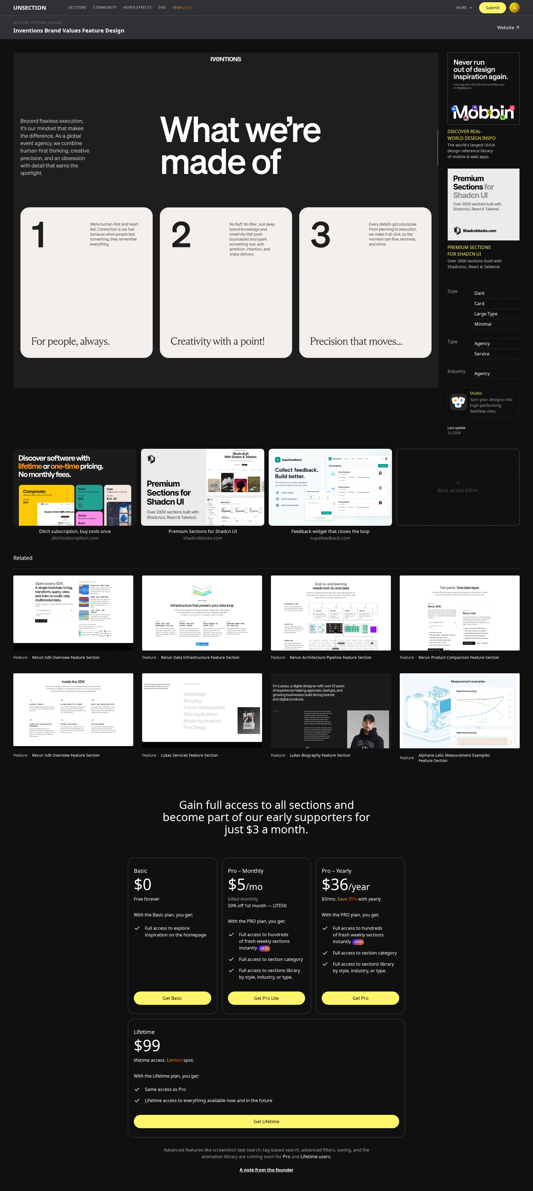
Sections (77, 7)
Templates (182, 7)
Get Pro (361, 998)
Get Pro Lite (266, 998)
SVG (162, 7)
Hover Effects (137, 7)
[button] (464, 7)
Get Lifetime (266, 1121)
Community (105, 7)
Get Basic (172, 998)
